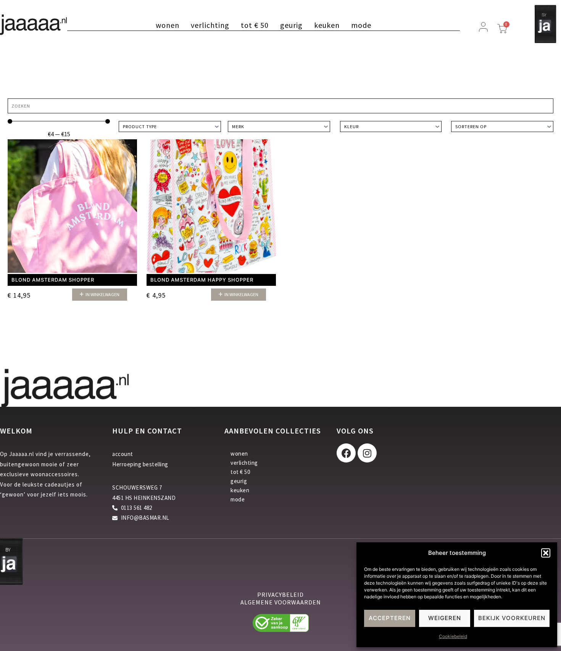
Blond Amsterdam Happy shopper (201, 280)
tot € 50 (255, 25)
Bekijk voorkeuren (511, 618)
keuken (327, 25)
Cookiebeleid (453, 636)
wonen (167, 25)
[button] (546, 553)
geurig (291, 25)
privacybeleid (280, 594)
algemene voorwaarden (280, 602)
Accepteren (390, 618)
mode (361, 25)
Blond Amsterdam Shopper (52, 280)
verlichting (210, 25)
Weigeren (444, 618)
